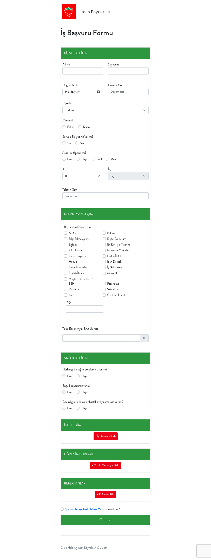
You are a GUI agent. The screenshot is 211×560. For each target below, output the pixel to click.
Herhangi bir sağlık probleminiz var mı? (84, 369)
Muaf (113, 159)
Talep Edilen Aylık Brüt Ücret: (80, 328)
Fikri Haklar (76, 250)
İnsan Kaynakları (78, 267)
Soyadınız (113, 64)
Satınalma (112, 289)
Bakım (111, 233)
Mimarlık (112, 273)
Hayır (84, 159)
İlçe (110, 169)
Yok (82, 143)
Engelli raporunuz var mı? (77, 385)
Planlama (74, 289)
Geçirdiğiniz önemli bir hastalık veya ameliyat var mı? (92, 401)
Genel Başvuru (77, 256)
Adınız (66, 64)
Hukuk (73, 261)
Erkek (70, 127)
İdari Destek (114, 261)
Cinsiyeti (67, 120)
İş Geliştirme (114, 267)
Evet (70, 159)
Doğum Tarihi (70, 85)
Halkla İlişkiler (115, 256)
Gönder (105, 520)
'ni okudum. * (92, 509)
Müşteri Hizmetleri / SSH (81, 281)
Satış (71, 295)
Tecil (99, 159)
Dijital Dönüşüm (116, 238)
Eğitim (73, 244)
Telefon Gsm (69, 189)
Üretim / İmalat (116, 295)
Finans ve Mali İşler (118, 250)
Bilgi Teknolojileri (79, 238)
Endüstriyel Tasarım (118, 244)
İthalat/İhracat (77, 273)
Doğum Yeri (115, 85)
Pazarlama (113, 283)
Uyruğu (67, 103)
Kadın (86, 127)
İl (63, 169)
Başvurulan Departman (77, 227)
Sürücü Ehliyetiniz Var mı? (77, 136)
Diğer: (69, 302)
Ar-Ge (73, 233)
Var (69, 143)
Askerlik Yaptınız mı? (74, 152)
